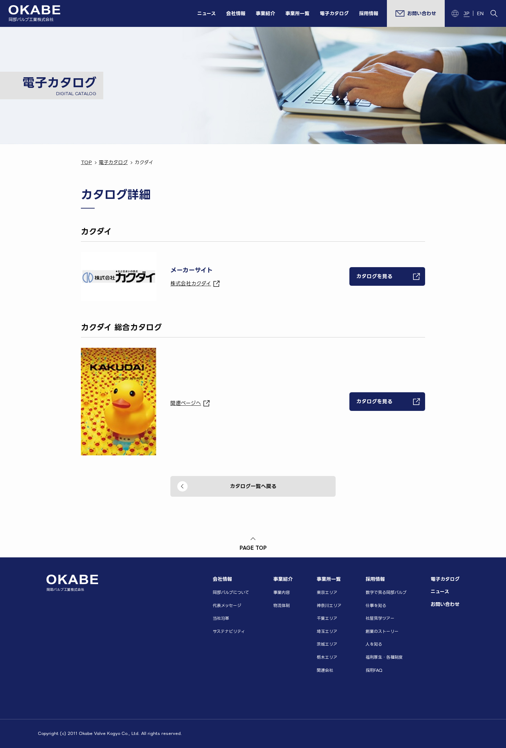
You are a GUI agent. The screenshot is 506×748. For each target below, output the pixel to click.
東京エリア (327, 592)
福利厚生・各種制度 (384, 657)
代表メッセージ (227, 605)
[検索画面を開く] (494, 13)
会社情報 (235, 13)
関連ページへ (185, 403)
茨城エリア (327, 644)
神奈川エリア (329, 605)
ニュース (206, 13)
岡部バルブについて (231, 592)
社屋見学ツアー (380, 618)
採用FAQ (374, 670)
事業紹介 (265, 13)
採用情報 (368, 13)
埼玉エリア (327, 631)
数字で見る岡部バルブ (386, 592)
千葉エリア (327, 618)
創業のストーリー (382, 631)
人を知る (374, 644)
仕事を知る (376, 605)
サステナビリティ (229, 631)
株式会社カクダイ (190, 283)
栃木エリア (327, 657)
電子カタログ (334, 13)
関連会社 (325, 670)
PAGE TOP (253, 547)
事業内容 (281, 592)
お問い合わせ (445, 604)
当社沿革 (221, 618)
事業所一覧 (297, 13)
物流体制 (281, 605)
